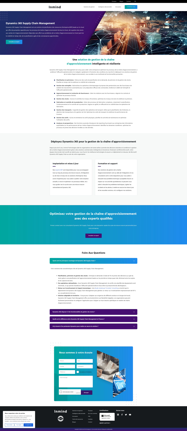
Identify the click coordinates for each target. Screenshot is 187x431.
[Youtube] (130, 414)
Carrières (128, 1)
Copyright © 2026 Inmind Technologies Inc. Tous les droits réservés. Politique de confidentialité (93, 429)
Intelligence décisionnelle (105, 7)
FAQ (89, 416)
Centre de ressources (77, 419)
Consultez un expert (14, 42)
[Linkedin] (118, 414)
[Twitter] (126, 414)
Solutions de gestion (89, 7)
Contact (90, 422)
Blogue (121, 1)
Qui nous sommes (92, 414)
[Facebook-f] (122, 414)
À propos (114, 1)
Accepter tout (28, 425)
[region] (19, 419)
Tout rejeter (18, 425)
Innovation (118, 7)
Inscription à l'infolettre (85, 372)
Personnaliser (9, 425)
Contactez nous (131, 7)
